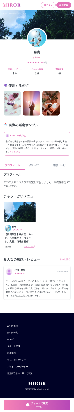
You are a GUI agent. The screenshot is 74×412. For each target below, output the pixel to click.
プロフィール (12, 165)
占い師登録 (12, 325)
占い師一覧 (12, 332)
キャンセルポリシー (16, 360)
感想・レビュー (61, 165)
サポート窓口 (13, 346)
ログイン (48, 5)
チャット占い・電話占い (11, 14)
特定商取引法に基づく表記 (20, 373)
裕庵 (24, 14)
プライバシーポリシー (17, 366)
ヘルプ (10, 339)
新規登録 (63, 5)
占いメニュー (37, 165)
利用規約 (11, 353)
